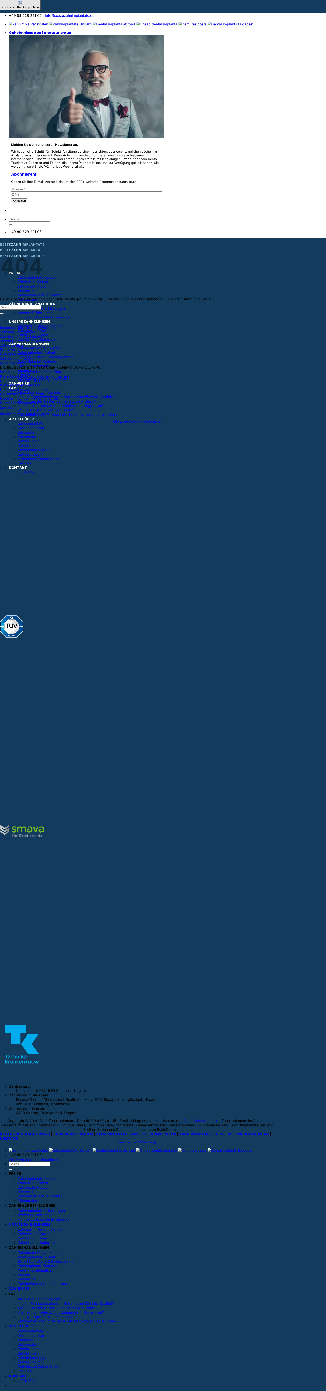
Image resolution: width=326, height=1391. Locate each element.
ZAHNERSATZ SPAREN (73, 1134)
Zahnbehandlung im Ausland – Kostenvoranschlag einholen (67, 414)
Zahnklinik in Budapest (36, 1242)
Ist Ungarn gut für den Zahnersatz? (47, 410)
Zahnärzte (26, 432)
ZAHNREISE (19, 1288)
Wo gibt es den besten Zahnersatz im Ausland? (57, 401)
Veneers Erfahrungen (35, 313)
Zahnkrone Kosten (33, 282)
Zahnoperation (12, 345)
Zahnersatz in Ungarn (18, 358)
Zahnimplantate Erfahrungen (41, 308)
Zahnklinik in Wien (33, 1238)
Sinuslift (6, 407)
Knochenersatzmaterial (19, 403)
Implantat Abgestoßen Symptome (28, 327)
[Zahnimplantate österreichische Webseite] (28, 24)
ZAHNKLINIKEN (162, 1134)
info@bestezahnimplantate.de (69, 15)
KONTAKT (18, 467)
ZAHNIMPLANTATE (196, 1134)
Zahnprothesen (30, 454)
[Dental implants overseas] (192, 24)
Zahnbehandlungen (33, 450)
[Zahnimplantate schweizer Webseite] (70, 24)
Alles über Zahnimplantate (39, 1299)
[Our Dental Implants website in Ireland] (156, 24)
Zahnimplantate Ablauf (36, 352)
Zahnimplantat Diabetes (37, 361)
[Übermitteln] (10, 225)
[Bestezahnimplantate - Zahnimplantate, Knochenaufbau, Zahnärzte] (22, 251)
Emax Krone (10, 349)
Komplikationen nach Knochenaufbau (31, 372)
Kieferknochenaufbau (35, 1270)
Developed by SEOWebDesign (137, 1142)
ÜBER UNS (27, 472)
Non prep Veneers (15, 354)
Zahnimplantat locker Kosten (23, 341)
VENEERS (224, 1134)
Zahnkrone (26, 1279)
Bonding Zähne (12, 363)
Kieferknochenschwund (19, 385)
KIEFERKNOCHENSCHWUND (25, 1134)
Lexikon (24, 463)
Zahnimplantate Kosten (37, 1178)
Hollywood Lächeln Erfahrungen (44, 317)
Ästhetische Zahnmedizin (38, 459)
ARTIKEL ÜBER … (23, 419)
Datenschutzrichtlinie (201, 1121)
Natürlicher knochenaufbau (22, 394)
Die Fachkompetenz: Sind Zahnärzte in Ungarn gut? (61, 405)
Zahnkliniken (28, 445)
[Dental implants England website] (114, 24)
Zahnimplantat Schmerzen (21, 336)
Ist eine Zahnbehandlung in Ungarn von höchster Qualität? (66, 397)
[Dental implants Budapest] (230, 24)
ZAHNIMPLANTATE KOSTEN (120, 1134)
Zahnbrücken (28, 441)
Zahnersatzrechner (33, 1200)
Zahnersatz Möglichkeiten (39, 348)
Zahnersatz (27, 436)
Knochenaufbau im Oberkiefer (25, 380)
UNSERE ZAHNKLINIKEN (29, 321)
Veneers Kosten (30, 1192)
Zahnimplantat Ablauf (17, 332)
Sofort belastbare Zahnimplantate (45, 357)
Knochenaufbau (31, 428)
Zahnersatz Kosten (33, 1187)
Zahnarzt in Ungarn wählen (40, 1229)
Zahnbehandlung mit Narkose (42, 1283)
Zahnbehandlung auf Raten (40, 295)
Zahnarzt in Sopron (34, 1234)
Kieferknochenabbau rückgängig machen (34, 376)
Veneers (24, 1274)
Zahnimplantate (30, 423)
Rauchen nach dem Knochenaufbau (29, 398)
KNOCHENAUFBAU (252, 1134)
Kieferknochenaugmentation (23, 389)
